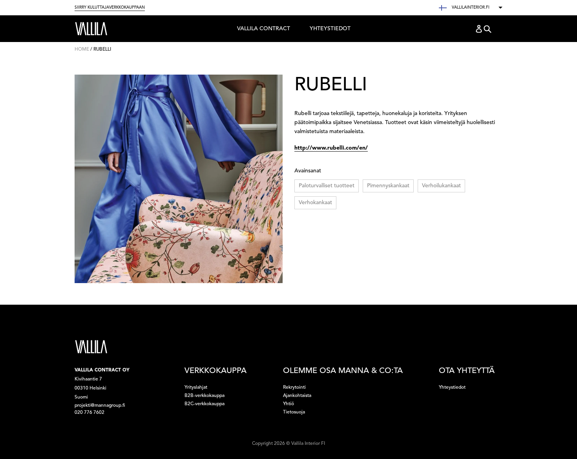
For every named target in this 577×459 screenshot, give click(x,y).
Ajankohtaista (297, 395)
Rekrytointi (294, 387)
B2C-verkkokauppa (204, 404)
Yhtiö (288, 404)
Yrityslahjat (195, 387)
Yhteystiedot (330, 28)
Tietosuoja (294, 412)
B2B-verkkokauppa (204, 395)
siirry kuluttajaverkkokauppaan (110, 7)
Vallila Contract (263, 30)
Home (82, 49)
